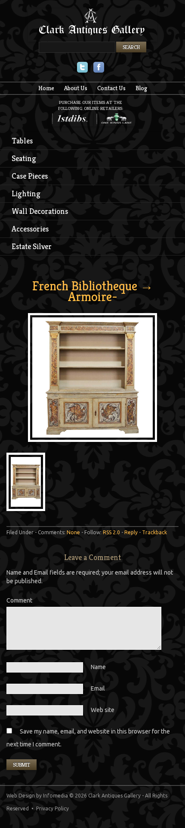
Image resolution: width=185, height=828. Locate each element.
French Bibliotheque (84, 286)
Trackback (154, 532)
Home (46, 88)
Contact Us (111, 88)
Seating (24, 158)
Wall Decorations (40, 211)
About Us (75, 88)
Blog (141, 88)
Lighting (26, 193)
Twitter (82, 68)
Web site (102, 709)
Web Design (20, 795)
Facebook (99, 68)
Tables (22, 141)
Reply (131, 532)
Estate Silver (32, 246)
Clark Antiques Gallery (92, 25)
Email (98, 688)
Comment (19, 600)
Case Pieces (30, 176)
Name (98, 667)
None (73, 532)
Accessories (30, 229)
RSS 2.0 (111, 532)
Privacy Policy (52, 808)
